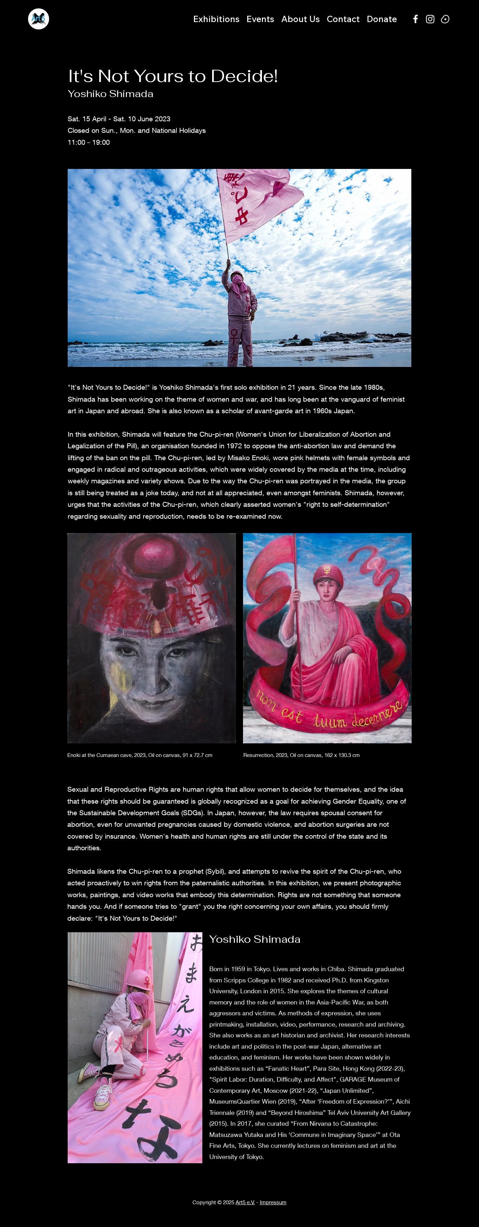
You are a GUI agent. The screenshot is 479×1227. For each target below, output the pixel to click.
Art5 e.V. (245, 1202)
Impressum (273, 1202)
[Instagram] (430, 19)
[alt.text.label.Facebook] (415, 19)
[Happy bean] (445, 19)
